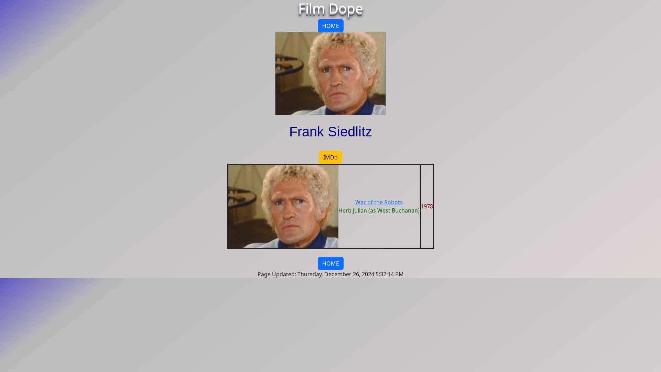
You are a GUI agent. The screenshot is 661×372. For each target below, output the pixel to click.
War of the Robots (379, 202)
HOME (330, 26)
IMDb (330, 157)
